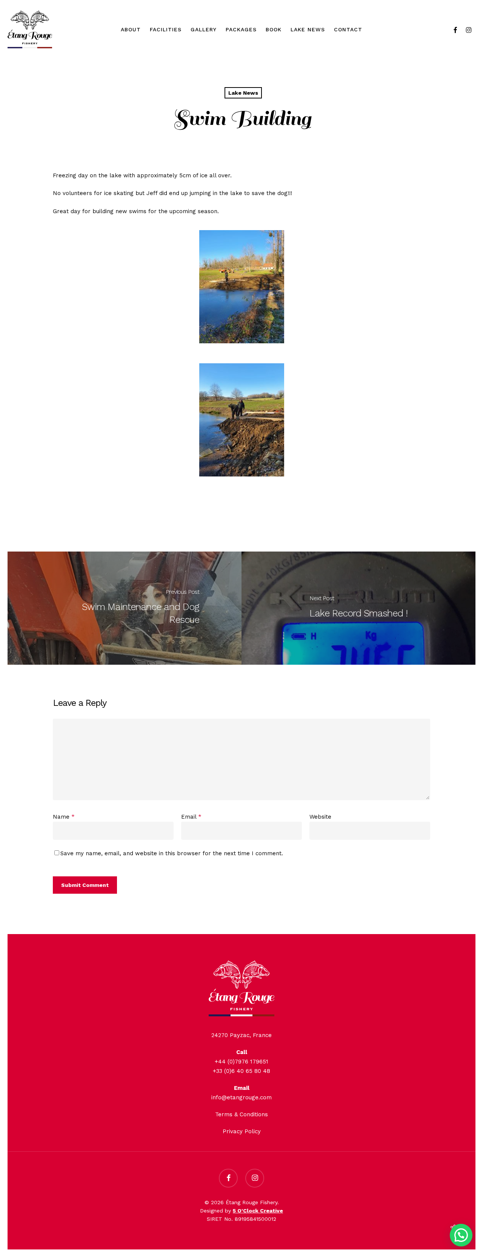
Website (320, 816)
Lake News (243, 93)
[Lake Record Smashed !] (358, 608)
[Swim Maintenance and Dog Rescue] (125, 608)
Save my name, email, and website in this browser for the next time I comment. (171, 853)
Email (191, 816)
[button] (461, 1235)
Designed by (241, 1211)
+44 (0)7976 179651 (241, 1061)
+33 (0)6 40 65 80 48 (241, 1071)
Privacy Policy (242, 1131)
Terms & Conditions (241, 1114)
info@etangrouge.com (241, 1097)
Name (64, 816)
